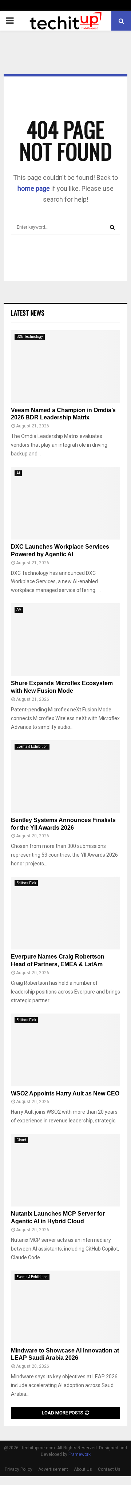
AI (18, 473)
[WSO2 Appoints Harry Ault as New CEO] (65, 1050)
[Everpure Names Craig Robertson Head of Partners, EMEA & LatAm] (65, 913)
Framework (79, 1454)
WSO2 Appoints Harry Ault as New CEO (65, 1093)
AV (18, 610)
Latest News (27, 312)
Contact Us (109, 1469)
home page (33, 188)
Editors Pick (26, 883)
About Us (83, 1469)
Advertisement (53, 1469)
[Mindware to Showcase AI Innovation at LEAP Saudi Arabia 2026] (65, 1307)
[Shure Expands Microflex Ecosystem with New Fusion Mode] (65, 639)
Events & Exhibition (32, 747)
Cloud (21, 1140)
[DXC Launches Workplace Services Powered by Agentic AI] (65, 503)
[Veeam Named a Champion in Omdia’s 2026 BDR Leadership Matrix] (65, 366)
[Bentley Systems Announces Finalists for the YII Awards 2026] (65, 776)
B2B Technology (29, 337)
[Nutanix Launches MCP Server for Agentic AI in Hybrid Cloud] (65, 1170)
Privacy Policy (18, 1469)
